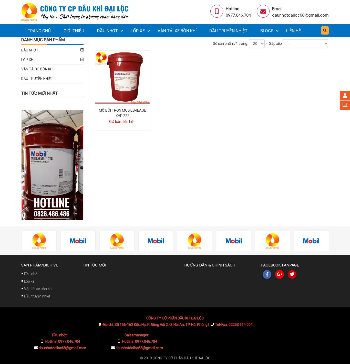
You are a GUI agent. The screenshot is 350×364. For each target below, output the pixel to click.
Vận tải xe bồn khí (177, 30)
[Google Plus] (279, 274)
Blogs (266, 30)
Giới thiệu (74, 30)
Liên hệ (293, 30)
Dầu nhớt (107, 30)
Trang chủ (39, 30)
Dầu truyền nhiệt (228, 30)
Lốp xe (138, 30)
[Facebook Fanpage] (267, 274)
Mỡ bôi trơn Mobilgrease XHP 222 (122, 113)
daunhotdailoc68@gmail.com (300, 15)
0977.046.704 (238, 15)
